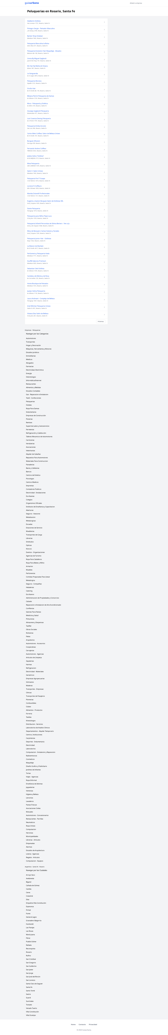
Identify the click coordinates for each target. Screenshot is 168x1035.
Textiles (29, 717)
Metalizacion (30, 517)
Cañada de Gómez (32, 885)
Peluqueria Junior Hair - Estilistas (39, 238)
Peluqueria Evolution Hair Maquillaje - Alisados (44, 51)
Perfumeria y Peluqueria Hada (38, 253)
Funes (28, 913)
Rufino (28, 956)
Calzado (29, 601)
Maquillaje (30, 763)
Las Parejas (30, 927)
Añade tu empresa (136, 3)
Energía (29, 373)
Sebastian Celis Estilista (35, 268)
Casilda (28, 889)
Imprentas (30, 486)
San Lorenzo (30, 980)
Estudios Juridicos (32, 352)
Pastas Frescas (31, 805)
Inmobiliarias (31, 356)
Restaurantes (31, 384)
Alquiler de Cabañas (33, 454)
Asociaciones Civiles (33, 808)
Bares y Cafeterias (32, 468)
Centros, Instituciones (34, 735)
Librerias (29, 538)
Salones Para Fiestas (33, 612)
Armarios (29, 566)
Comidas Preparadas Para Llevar (38, 577)
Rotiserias (29, 633)
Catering (29, 591)
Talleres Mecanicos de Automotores (39, 436)
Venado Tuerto (31, 1008)
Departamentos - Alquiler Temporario (40, 731)
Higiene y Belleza (32, 794)
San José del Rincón (33, 977)
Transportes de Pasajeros (35, 696)
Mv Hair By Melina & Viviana (37, 66)
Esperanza (30, 906)
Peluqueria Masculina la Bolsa (38, 43)
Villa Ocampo (31, 1015)
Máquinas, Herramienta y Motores (38, 349)
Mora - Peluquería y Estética (37, 103)
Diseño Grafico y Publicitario (36, 766)
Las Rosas (29, 931)
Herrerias (29, 833)
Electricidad (30, 745)
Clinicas (29, 692)
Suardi (28, 998)
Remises (29, 422)
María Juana (30, 934)
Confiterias (30, 608)
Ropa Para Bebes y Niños (35, 563)
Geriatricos (30, 675)
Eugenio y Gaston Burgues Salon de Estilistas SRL (45, 201)
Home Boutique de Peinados (37, 283)
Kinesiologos (30, 721)
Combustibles (31, 703)
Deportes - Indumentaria (35, 742)
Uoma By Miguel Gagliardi (36, 58)
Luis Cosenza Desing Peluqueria (39, 118)
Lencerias (29, 798)
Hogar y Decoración (33, 345)
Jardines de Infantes (33, 770)
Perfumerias (30, 573)
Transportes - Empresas (35, 689)
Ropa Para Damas (32, 408)
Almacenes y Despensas (35, 622)
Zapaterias (30, 661)
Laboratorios (31, 749)
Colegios (29, 500)
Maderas (29, 685)
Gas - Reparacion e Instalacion (37, 394)
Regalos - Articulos (33, 857)
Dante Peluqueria (33, 208)
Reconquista (30, 949)
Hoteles (29, 405)
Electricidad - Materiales (35, 671)
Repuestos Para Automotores (37, 458)
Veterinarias (30, 451)
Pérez (28, 938)
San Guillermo (31, 966)
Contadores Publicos (33, 489)
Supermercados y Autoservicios (37, 426)
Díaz (27, 899)
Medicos (29, 359)
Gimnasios (30, 682)
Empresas (28, 330)
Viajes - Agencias (32, 777)
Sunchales (30, 1001)
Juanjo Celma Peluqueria (36, 291)
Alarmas (29, 847)
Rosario (41, 867)
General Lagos (31, 917)
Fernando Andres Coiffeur (36, 148)
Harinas (29, 664)
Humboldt (30, 924)
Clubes (28, 707)
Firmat (28, 910)
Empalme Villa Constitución (36, 903)
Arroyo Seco (30, 875)
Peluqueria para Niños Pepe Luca (39, 216)
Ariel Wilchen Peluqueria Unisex (38, 306)
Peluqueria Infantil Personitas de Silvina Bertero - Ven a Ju (48, 223)
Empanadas (30, 843)
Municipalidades (32, 836)
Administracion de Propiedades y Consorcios (42, 598)
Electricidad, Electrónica (35, 370)
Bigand (28, 882)
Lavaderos (30, 801)
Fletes (28, 636)
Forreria (29, 714)
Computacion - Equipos (34, 861)
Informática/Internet (33, 380)
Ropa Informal (31, 780)
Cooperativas (31, 647)
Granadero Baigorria (33, 920)
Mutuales (29, 812)
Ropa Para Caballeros (34, 559)
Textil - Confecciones (33, 398)
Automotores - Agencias (35, 654)
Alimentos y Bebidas (33, 387)
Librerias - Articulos (33, 840)
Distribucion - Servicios (34, 724)
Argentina (28, 867)
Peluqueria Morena (34, 81)
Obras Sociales (31, 629)
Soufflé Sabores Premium (36, 261)
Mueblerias (30, 531)
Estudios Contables (33, 391)
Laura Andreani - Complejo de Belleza (41, 298)
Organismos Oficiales (34, 503)
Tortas (28, 773)
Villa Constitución (32, 1012)
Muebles (29, 570)
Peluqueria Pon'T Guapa (36, 178)
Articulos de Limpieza (34, 657)
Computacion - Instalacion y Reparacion (40, 752)
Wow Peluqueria (33, 163)
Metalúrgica (30, 580)
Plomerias (29, 700)
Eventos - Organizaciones (35, 552)
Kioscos (29, 549)
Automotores (31, 338)
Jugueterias (30, 787)
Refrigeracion (31, 668)
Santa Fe (35, 867)
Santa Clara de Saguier (34, 984)
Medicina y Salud (32, 615)
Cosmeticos (30, 759)
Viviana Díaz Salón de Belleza (37, 313)
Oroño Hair (31, 88)
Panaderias (30, 465)
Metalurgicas (31, 521)
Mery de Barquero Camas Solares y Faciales (43, 231)
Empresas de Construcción (36, 415)
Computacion (31, 829)
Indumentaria (31, 412)
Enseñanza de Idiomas (34, 784)
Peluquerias (36, 330)
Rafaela (29, 945)
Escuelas (29, 524)
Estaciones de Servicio (34, 528)
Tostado (29, 1005)
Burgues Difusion (33, 141)
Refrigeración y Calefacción (36, 433)
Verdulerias (30, 443)
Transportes (30, 342)
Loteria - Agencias (32, 854)
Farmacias (30, 366)
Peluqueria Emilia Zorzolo (36, 126)
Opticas (29, 545)
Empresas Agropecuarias (35, 678)
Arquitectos (30, 640)
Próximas (101, 321)
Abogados (30, 363)
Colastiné (29, 896)
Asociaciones (31, 447)
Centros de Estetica (33, 475)
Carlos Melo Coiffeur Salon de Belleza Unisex (43, 133)
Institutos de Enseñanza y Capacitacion (40, 507)
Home (73, 1024)
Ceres (28, 892)
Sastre (28, 994)
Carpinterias (30, 738)
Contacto (82, 1024)
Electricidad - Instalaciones (36, 493)
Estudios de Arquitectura (35, 850)
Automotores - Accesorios (35, 643)
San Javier (29, 970)
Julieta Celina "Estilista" (35, 156)
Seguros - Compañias (34, 584)
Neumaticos (30, 822)
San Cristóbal (31, 959)
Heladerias (30, 587)
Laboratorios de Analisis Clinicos (38, 728)
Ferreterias (30, 429)
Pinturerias (30, 619)
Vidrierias (29, 791)
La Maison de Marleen (35, 246)
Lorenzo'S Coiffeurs (34, 186)
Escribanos (30, 594)
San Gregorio (31, 963)
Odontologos (31, 377)
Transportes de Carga (34, 535)
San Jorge (29, 973)
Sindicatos (30, 542)
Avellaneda (30, 878)
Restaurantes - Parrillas (34, 819)
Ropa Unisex (30, 826)
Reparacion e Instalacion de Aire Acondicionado (43, 605)
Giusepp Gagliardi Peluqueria (38, 111)
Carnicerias (30, 440)
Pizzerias (29, 419)
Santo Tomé (30, 991)
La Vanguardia (32, 73)
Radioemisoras (31, 756)
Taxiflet (28, 626)
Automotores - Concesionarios (37, 815)
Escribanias (30, 496)
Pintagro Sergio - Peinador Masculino (41, 28)
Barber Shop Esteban (35, 36)
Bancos (28, 472)
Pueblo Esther (31, 942)
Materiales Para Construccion (37, 461)
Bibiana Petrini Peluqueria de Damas (40, 96)
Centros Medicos (32, 482)
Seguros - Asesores (33, 514)
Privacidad (93, 1024)
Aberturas (29, 510)
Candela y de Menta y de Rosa (38, 276)
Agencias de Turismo (33, 556)
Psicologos (30, 479)
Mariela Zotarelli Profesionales (38, 193)
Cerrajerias (30, 650)
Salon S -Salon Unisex (35, 171)
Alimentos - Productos (34, 710)
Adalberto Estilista (34, 21)
